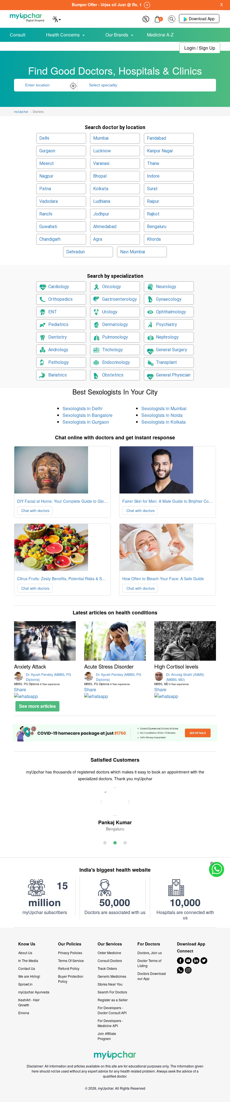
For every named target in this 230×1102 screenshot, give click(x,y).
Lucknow (102, 150)
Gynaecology (168, 299)
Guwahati (48, 226)
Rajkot (153, 214)
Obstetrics (112, 375)
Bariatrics (57, 375)
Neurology (166, 286)
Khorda (154, 239)
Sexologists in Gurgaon (86, 422)
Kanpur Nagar (160, 150)
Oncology (111, 286)
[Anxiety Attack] (45, 641)
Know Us (26, 944)
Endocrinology (116, 362)
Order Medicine (109, 952)
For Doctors (148, 944)
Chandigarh (50, 239)
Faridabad (156, 138)
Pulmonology (115, 337)
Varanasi (101, 163)
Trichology (112, 349)
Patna (45, 188)
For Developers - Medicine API (110, 1023)
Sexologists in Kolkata (163, 422)
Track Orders (107, 968)
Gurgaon (47, 150)
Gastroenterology (119, 299)
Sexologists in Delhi (82, 408)
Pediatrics (58, 324)
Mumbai (101, 138)
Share (20, 689)
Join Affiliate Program (107, 1036)
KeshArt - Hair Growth (29, 1002)
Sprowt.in (25, 984)
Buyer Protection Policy (70, 979)
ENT (52, 311)
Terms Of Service (71, 960)
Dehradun (75, 251)
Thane (153, 163)
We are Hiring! (29, 976)
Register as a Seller (113, 999)
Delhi (44, 138)
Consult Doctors (110, 960)
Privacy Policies (70, 952)
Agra (97, 239)
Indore (153, 176)
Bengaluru (156, 226)
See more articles (37, 706)
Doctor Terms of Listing (149, 963)
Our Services (110, 944)
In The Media (28, 960)
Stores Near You (110, 984)
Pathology (58, 362)
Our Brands (116, 34)
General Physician (173, 375)
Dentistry (57, 337)
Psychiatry (166, 324)
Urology (109, 311)
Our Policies (69, 944)
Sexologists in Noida (162, 415)
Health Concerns (63, 34)
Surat (152, 188)
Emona (23, 1012)
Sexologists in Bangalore (87, 415)
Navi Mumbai (132, 251)
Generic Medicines (112, 976)
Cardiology (58, 286)
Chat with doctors (35, 510)
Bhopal (100, 176)
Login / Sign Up (199, 48)
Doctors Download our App (151, 976)
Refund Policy (68, 968)
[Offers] (145, 18)
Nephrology (167, 337)
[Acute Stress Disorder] (115, 641)
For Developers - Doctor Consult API (112, 1010)
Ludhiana (101, 201)
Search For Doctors (112, 991)
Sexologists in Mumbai (164, 408)
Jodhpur (101, 214)
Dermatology (115, 324)
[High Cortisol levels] (185, 641)
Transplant (166, 362)
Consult (17, 34)
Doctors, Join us (149, 952)
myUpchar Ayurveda (33, 991)
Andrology (58, 349)
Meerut (46, 163)
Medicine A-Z (160, 34)
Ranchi (45, 214)
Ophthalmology (171, 311)
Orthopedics (60, 299)
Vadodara (48, 201)
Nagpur (46, 176)
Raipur (153, 201)
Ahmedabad (104, 226)
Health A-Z (28, 47)
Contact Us (26, 968)
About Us (25, 952)
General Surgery (171, 349)
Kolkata (100, 188)
